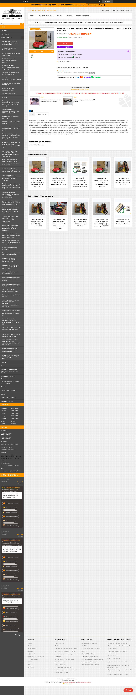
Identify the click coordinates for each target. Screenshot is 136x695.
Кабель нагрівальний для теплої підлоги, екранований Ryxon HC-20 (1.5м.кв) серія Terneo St (58, 224)
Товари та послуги (6, 37)
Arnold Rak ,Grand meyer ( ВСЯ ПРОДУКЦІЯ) (11, 84)
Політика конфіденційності (84, 682)
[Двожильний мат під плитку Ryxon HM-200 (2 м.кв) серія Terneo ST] (123, 208)
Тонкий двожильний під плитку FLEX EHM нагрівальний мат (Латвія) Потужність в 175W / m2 (11, 177)
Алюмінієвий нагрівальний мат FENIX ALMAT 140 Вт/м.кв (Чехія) (11, 285)
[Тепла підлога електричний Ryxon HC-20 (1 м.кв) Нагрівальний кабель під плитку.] (101, 167)
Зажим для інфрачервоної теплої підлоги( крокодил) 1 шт (11, 601)
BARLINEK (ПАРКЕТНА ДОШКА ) (90, 664)
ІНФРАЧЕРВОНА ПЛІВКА (88, 654)
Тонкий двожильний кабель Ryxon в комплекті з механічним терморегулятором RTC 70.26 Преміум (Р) (10, 303)
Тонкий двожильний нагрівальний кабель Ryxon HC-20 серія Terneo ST (10, 111)
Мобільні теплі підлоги (61, 672)
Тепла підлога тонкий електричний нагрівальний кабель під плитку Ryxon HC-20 (11, 169)
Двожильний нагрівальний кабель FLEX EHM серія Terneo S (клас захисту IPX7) (11, 235)
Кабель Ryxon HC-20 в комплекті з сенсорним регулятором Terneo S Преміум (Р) (11, 321)
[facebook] (30, 111)
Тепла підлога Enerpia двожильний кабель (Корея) (10, 290)
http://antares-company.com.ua (10, 465)
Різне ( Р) (4, 97)
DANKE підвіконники (114, 658)
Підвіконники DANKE (61, 664)
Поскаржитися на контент (69, 682)
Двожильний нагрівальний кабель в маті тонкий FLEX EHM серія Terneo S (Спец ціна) (11, 202)
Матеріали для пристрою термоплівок (66, 654)
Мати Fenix (58, 656)
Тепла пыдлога (59, 643)
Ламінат (57, 646)
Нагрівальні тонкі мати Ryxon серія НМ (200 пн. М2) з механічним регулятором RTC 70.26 (11, 145)
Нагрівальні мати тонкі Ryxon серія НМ (11, 122)
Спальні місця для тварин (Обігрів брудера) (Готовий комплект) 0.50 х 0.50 (10, 495)
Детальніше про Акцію (95, 5)
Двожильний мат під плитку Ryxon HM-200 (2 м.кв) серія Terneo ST (123, 222)
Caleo (30, 643)
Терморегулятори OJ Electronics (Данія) (66, 648)
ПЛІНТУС (84, 651)
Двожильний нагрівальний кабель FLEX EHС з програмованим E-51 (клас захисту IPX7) (10, 219)
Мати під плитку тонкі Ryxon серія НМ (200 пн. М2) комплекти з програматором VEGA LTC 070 (10, 153)
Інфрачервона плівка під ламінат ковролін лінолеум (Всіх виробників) (10, 42)
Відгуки (3, 394)
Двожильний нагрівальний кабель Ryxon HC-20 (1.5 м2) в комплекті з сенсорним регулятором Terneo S (80, 182)
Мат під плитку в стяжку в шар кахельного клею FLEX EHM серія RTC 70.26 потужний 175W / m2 (11, 186)
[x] (32, 111)
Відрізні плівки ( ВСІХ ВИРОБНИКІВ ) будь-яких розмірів (9, 60)
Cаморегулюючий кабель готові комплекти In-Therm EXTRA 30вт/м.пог (10, 349)
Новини (3, 362)
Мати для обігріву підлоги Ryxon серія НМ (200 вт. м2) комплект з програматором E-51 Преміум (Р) (11, 162)
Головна (32, 16)
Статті (3, 366)
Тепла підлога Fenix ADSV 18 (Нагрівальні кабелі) (10, 73)
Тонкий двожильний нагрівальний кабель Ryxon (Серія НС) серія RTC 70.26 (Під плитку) (10, 103)
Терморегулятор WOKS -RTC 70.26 (117, 674)
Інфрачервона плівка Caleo (90, 656)
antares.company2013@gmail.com (10, 471)
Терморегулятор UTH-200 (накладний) (119, 646)
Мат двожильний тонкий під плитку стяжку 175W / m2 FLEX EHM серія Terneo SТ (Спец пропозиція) (10, 210)
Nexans (30, 651)
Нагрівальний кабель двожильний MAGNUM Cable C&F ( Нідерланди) (10, 259)
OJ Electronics (32, 654)
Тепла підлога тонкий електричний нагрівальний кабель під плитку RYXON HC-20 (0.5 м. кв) (37, 182)
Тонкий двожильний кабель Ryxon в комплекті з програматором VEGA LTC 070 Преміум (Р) (11, 342)
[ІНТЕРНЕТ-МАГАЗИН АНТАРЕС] (12, 13)
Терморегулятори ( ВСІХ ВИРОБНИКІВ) (9, 49)
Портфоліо (4, 30)
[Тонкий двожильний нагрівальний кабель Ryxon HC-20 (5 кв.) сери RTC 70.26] (37, 208)
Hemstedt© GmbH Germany (36, 656)
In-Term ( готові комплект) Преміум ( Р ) (9, 248)
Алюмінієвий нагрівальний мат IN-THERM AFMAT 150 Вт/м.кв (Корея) (11, 278)
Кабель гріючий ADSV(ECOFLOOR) (117, 643)
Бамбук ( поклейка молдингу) (90, 662)
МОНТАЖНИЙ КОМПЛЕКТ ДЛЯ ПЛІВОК (66, 670)
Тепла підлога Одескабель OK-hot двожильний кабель (11, 335)
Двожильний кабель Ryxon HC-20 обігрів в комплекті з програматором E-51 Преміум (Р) (11, 312)
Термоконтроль (33, 659)
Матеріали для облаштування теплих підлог (11, 54)
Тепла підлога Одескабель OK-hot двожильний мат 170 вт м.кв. (11, 329)
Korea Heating (32, 648)
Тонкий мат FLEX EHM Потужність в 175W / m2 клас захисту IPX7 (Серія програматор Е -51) (10, 195)
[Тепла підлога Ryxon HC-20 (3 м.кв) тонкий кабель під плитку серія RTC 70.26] (123, 167)
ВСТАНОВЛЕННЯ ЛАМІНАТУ (89, 643)
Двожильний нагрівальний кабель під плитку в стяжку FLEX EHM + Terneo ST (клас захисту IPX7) (10, 227)
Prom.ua (77, 678)
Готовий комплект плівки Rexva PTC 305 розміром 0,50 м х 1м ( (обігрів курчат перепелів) (12, 549)
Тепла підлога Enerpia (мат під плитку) (11, 295)
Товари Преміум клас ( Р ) (9, 93)
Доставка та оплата (7, 401)
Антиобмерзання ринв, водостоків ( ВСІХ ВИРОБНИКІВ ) (11, 78)
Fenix (29, 646)
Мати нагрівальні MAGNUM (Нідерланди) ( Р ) (10, 273)
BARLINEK (31, 667)
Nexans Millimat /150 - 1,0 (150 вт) (64, 659)
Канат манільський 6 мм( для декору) (92, 659)
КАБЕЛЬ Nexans (112, 648)
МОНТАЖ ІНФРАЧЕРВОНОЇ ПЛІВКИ (91, 648)
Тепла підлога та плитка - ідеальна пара (8, 377)
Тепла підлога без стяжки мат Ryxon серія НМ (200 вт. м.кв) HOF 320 (11, 128)
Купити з (61, 47)
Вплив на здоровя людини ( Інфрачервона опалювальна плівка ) (9, 371)
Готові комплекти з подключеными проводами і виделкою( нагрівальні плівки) (11, 67)
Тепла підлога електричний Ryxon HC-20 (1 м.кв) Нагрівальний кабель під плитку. (101, 182)
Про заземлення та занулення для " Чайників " (10, 382)
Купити (65, 43)
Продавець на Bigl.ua (68, 680)
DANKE (30, 664)
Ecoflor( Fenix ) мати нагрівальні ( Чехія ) (8, 89)
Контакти (69, 16)
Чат (130, 690)
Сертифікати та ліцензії (8, 390)
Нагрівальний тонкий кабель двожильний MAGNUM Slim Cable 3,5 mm (11, 266)
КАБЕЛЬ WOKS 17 (60, 662)
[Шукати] (22, 24)
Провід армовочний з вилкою (64, 667)
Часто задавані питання (8, 397)
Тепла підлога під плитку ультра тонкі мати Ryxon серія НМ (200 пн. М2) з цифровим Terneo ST (11, 136)
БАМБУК (84, 646)
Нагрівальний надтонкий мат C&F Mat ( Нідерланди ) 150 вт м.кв (11, 356)
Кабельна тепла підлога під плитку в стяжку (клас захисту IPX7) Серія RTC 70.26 (11, 242)
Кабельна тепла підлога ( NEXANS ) (65, 651)
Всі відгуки (18, 635)
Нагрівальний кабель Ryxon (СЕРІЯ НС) (10, 117)
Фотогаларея (5, 34)
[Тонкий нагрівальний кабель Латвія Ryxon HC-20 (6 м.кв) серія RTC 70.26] (80, 208)
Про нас (3, 387)
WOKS (30, 662)
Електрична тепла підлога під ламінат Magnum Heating (11, 253)
